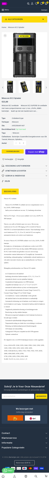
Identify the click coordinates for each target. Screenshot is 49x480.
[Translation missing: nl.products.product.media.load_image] (10, 87)
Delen (7, 181)
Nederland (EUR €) (23, 463)
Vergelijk (20, 159)
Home (4, 27)
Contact (44, 10)
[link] (3, 477)
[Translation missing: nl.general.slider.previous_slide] (3, 88)
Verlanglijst (9, 159)
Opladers (18, 139)
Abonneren (41, 396)
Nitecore (15, 122)
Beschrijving (10, 191)
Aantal (4, 143)
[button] (28, 4)
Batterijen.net (14, 457)
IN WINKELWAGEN (12, 151)
